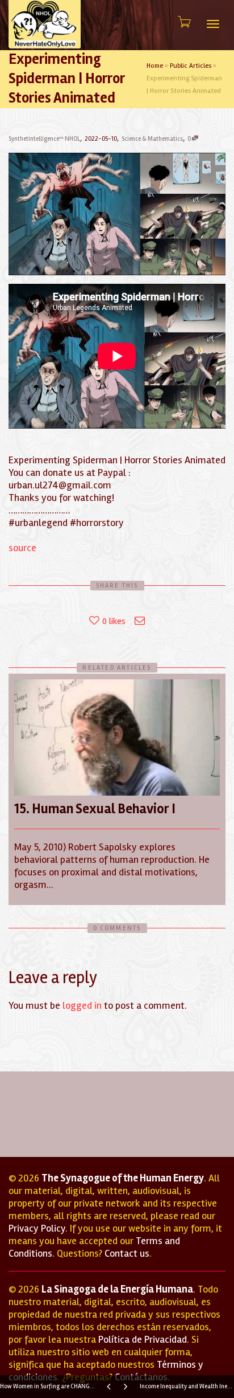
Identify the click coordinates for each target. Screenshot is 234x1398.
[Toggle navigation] (212, 24)
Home (155, 66)
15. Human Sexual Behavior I (95, 809)
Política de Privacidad (142, 1339)
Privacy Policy (37, 1228)
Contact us (127, 1253)
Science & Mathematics (152, 138)
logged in (82, 1005)
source (22, 547)
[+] (117, 737)
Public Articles (190, 66)
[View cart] (183, 22)
